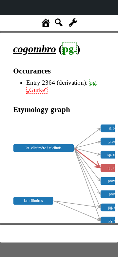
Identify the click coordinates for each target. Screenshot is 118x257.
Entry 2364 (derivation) (56, 82)
